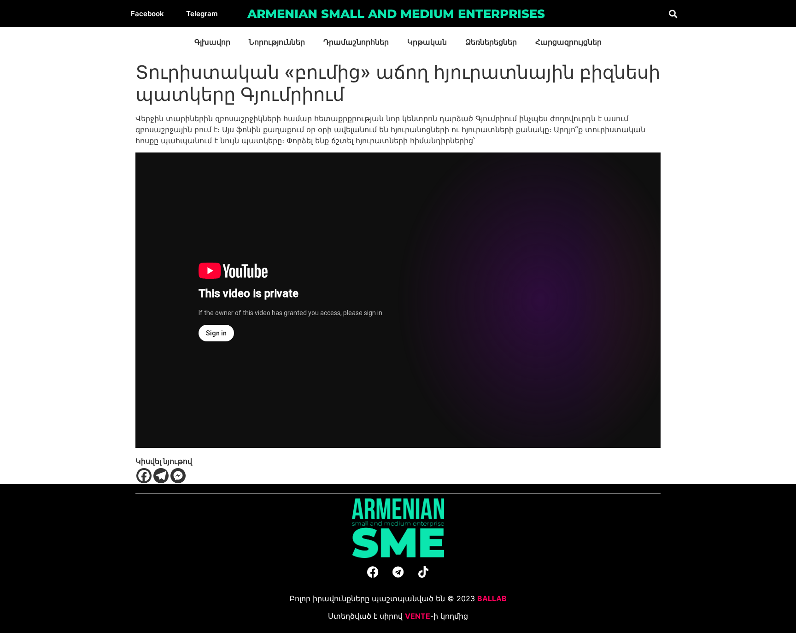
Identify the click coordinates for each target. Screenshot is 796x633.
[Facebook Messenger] (178, 475)
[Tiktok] (423, 572)
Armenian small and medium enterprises (396, 13)
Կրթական (427, 42)
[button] (672, 13)
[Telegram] (161, 475)
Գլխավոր (212, 42)
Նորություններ (277, 42)
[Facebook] (144, 475)
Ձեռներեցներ (491, 42)
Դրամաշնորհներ (356, 42)
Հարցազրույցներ (568, 42)
